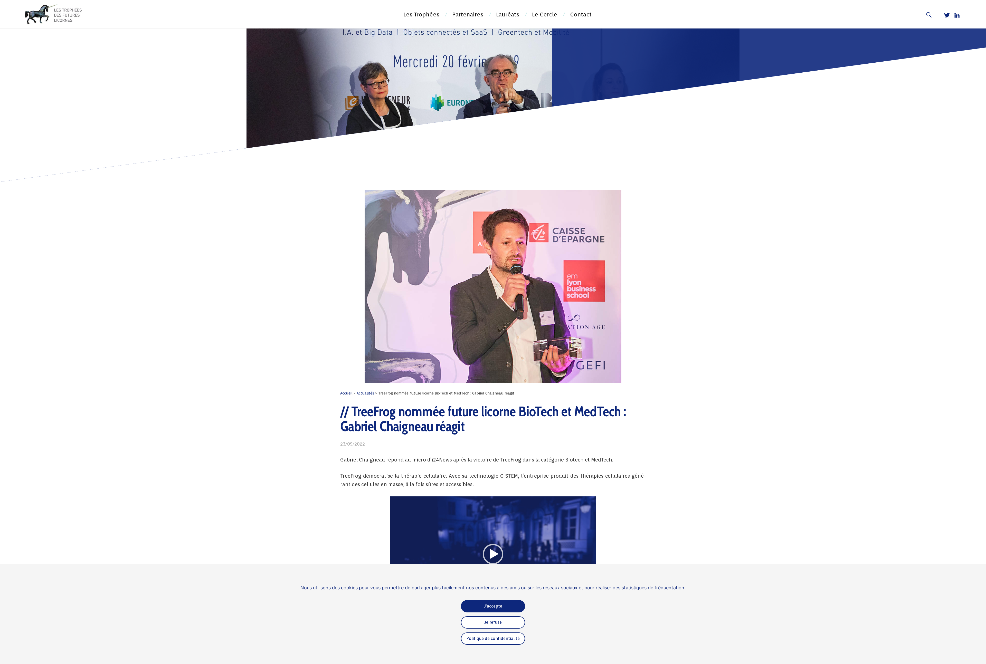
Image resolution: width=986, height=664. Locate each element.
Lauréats (507, 14)
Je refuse (493, 622)
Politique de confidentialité (493, 638)
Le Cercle (544, 14)
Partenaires (467, 14)
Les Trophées (421, 14)
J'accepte (493, 606)
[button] (493, 554)
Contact (581, 14)
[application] (493, 554)
